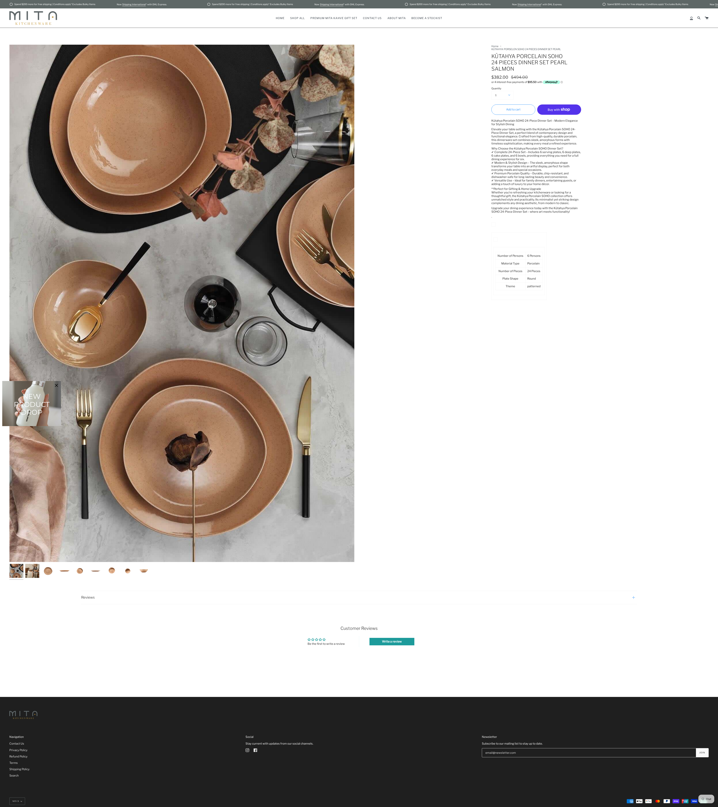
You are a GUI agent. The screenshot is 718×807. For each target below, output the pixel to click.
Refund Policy (18, 756)
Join (702, 752)
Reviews (88, 597)
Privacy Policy (18, 750)
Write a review (392, 641)
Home (494, 46)
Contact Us (16, 743)
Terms (13, 763)
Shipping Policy (19, 769)
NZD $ (16, 801)
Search (14, 775)
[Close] (56, 385)
